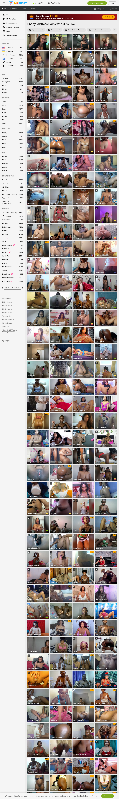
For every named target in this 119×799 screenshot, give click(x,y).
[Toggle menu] (3, 3)
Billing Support (7, 302)
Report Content (7, 305)
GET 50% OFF (108, 17)
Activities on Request (99, 30)
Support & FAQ (7, 298)
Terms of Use (6, 316)
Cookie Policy (82, 796)
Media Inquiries (7, 309)
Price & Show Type (74, 30)
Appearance (36, 30)
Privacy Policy (7, 312)
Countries (54, 30)
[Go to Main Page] (19, 3)
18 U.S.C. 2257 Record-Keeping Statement (10, 331)
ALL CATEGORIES (14, 287)
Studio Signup (7, 323)
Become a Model (8, 319)
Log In (112, 3)
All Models (5, 326)
